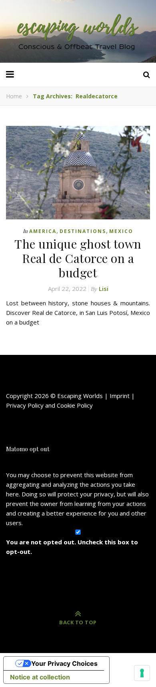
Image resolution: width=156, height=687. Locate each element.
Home (14, 96)
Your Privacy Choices (64, 663)
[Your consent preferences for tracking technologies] (142, 673)
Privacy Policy (25, 405)
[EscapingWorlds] (78, 31)
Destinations (83, 231)
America (42, 231)
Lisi (103, 289)
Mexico (121, 231)
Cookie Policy (75, 405)
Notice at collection (40, 677)
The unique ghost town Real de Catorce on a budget (78, 258)
